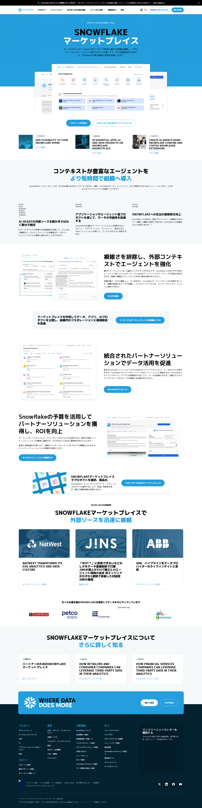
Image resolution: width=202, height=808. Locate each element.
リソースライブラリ (112, 730)
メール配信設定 (57, 783)
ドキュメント (109, 762)
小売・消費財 (52, 754)
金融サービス (52, 737)
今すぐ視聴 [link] (40, 147)
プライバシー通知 (31, 783)
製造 (49, 745)
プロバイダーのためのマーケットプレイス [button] (114, 123)
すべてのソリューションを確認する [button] (37, 457)
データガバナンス (111, 766)
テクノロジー (52, 758)
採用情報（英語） (82, 735)
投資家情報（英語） (83, 739)
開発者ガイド (109, 758)
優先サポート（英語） (27, 769)
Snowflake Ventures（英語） (87, 764)
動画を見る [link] (84, 584)
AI (19, 743)
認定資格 (108, 747)
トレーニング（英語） (113, 743)
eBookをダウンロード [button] (117, 389)
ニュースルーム (82, 756)
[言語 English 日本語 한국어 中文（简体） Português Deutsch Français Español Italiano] (142, 10)
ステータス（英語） (26, 773)
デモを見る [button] (169, 702)
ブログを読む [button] (113, 296)
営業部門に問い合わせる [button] (159, 10)
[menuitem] (43, 10)
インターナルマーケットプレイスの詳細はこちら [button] (140, 320)
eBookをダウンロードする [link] (90, 678)
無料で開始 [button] (178, 10)
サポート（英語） (25, 765)
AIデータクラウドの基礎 (114, 739)
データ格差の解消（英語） (86, 768)
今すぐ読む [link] (97, 153)
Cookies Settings (69, 783)
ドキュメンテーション (86, 802)
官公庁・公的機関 (54, 750)
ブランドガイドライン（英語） (87, 747)
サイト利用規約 (45, 783)
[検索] (145, 10)
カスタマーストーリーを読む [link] (35, 584)
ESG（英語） (81, 760)
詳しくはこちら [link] (29, 678)
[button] (199, 3)
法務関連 (96, 783)
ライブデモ (109, 735)
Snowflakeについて (83, 730)
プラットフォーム (25, 730)
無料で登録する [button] (159, 3)
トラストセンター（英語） (86, 743)
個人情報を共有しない (84, 783)
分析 (20, 739)
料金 (20, 754)
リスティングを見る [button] (78, 123)
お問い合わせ (81, 751)
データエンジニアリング (28, 735)
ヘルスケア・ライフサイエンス (58, 741)
